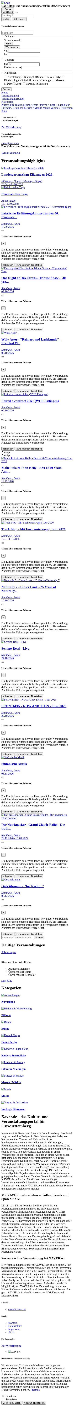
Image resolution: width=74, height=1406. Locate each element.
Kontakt (12, 1322)
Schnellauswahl (12, 40)
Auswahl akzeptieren (34, 1403)
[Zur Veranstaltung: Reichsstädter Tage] (13, 187)
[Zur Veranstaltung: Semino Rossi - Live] (13, 641)
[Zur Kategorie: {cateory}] (10, 995)
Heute (8, 43)
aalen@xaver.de (17, 1309)
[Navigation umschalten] (16, 12)
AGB (11, 1332)
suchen (6, 19)
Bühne (39, 77)
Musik (18, 83)
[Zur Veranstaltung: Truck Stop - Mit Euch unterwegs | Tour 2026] (27, 522)
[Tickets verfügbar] (2, 230)
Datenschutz (15, 1326)
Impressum (14, 1329)
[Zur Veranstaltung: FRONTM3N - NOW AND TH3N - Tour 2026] (28, 699)
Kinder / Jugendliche (58, 104)
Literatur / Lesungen (41, 80)
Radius (8, 67)
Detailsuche (19, 19)
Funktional (11, 1396)
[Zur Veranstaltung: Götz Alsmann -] (11, 879)
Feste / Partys (54, 77)
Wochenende (12, 47)
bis (5, 54)
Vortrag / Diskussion (37, 83)
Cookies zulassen (11, 1403)
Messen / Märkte (33, 107)
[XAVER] (5, 2)
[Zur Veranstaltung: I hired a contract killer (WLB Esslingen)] (24, 394)
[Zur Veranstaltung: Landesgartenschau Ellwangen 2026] (22, 168)
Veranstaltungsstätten (12, 98)
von (6, 50)
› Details (35, 1389)
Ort (6, 64)
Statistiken (11, 1399)
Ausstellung (14, 77)
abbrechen (8, 265)
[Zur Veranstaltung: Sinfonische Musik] (12, 757)
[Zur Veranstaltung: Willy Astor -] (9, 332)
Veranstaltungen (10, 95)
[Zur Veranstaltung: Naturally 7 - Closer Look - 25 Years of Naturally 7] (30, 580)
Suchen (6, 89)
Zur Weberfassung (11, 127)
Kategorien (7, 101)
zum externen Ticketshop (29, 265)
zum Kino (6, 980)
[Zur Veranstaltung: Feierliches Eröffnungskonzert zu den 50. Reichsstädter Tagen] (36, 206)
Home (4, 92)
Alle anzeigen (8, 952)
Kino (4, 111)
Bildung (28, 77)
